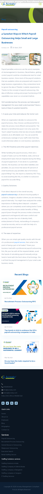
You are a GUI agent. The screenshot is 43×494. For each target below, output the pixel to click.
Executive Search (7, 451)
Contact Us (5, 430)
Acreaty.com (5, 48)
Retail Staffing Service (9, 454)
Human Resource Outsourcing (12, 445)
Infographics (6, 426)
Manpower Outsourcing (10, 448)
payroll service (19, 242)
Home (4, 413)
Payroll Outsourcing (8, 438)
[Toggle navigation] (40, 4)
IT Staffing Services (8, 476)
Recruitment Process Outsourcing (13, 441)
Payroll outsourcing (10, 29)
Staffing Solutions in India (10, 463)
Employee (5, 420)
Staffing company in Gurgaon (11, 473)
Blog (3, 423)
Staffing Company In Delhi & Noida (13, 466)
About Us (5, 417)
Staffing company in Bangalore (12, 470)
